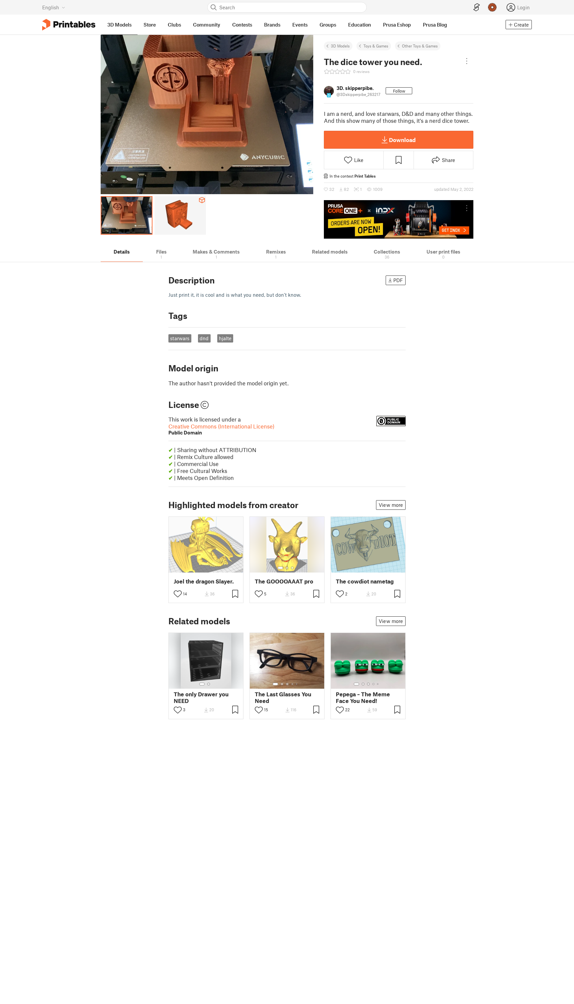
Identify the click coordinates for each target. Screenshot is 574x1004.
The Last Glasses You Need (283, 697)
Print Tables (365, 176)
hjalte (225, 338)
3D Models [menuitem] (119, 25)
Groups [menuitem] (328, 25)
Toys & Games (375, 45)
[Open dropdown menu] (466, 61)
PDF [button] (398, 280)
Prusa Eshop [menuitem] (397, 25)
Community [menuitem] (206, 25)
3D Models (340, 45)
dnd (204, 338)
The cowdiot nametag (365, 581)
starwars (179, 338)
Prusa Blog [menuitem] (435, 25)
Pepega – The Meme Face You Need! (363, 697)
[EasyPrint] (477, 7)
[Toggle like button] (178, 594)
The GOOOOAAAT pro (284, 581)
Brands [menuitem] (272, 25)
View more (391, 505)
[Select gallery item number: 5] (297, 684)
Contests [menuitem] (242, 25)
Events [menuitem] (300, 25)
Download (402, 139)
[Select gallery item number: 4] (292, 684)
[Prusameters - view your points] (492, 7)
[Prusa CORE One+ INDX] (398, 219)
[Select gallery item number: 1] (280, 568)
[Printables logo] (68, 25)
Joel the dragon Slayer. (204, 581)
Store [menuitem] (150, 25)
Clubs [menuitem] (174, 25)
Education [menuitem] (359, 25)
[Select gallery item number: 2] (287, 568)
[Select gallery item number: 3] (292, 568)
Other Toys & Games (420, 45)
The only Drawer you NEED (201, 697)
